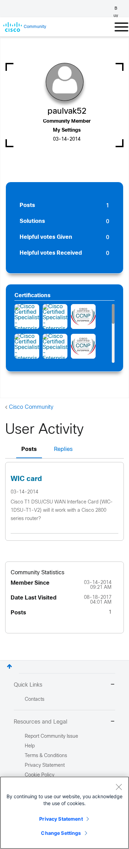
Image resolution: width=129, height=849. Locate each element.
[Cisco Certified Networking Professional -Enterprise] (83, 346)
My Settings (67, 130)
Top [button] (9, 666)
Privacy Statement (61, 819)
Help (30, 746)
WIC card (26, 479)
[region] (64, 812)
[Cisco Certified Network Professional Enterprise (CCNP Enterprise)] (83, 316)
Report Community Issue (51, 736)
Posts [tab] (29, 449)
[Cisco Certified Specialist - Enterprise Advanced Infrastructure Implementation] (26, 316)
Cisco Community (31, 407)
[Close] (118, 786)
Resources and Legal (40, 722)
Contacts (34, 699)
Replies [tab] (63, 449)
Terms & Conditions (46, 756)
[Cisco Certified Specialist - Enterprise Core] (55, 316)
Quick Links (28, 685)
